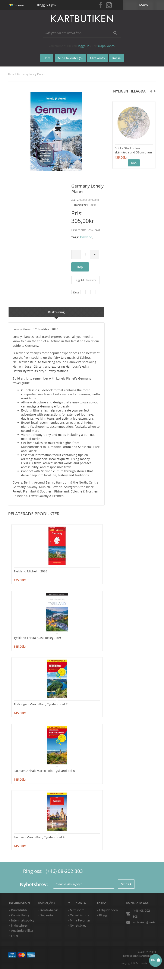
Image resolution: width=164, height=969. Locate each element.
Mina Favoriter (80, 920)
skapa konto (105, 46)
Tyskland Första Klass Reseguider (37, 638)
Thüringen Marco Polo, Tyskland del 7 (40, 704)
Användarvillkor (22, 931)
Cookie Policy (20, 915)
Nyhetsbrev (78, 925)
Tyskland (86, 237)
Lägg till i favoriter (85, 280)
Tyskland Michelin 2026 (30, 571)
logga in (83, 46)
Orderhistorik (79, 915)
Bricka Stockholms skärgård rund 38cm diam (133, 150)
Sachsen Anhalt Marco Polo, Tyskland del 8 (44, 771)
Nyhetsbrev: (34, 884)
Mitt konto (77, 910)
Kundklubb (19, 910)
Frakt (14, 936)
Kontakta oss (49, 910)
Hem (11, 74)
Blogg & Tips (46, 5)
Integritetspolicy (22, 920)
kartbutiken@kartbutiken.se (144, 922)
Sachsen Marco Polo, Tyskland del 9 (39, 837)
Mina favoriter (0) (70, 58)
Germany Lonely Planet (31, 74)
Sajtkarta (46, 915)
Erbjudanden (108, 910)
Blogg (103, 915)
